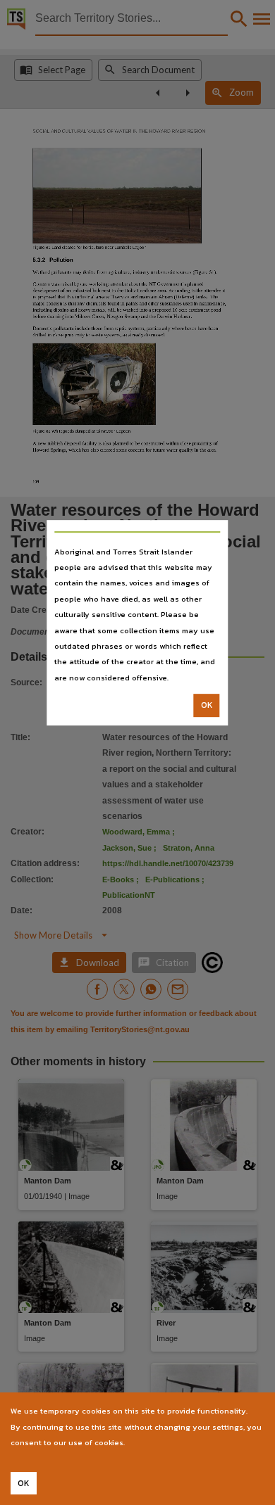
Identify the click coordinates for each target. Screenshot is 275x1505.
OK (207, 705)
